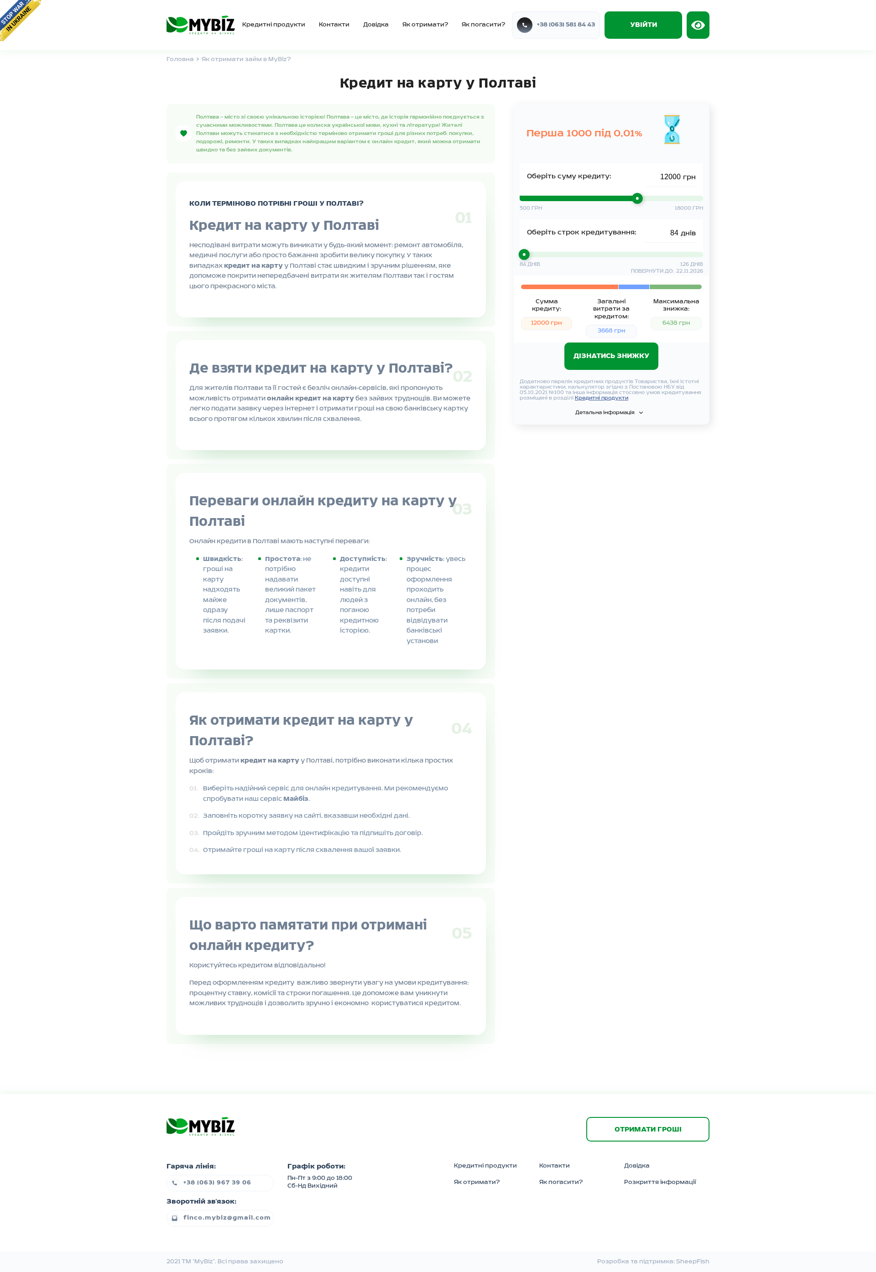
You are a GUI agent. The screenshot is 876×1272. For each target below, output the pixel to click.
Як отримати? (425, 24)
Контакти (334, 24)
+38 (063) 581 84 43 (566, 24)
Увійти (643, 25)
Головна (180, 59)
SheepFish (692, 1261)
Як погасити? (483, 24)
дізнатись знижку (611, 356)
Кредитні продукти (273, 24)
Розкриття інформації (660, 1182)
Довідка (376, 24)
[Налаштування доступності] (698, 25)
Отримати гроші (648, 1129)
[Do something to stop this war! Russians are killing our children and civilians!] (20, 20)
